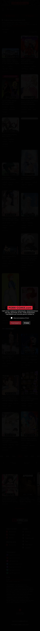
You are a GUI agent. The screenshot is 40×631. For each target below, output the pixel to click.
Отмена (26, 323)
